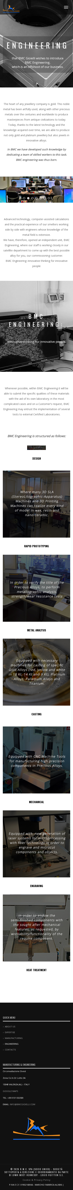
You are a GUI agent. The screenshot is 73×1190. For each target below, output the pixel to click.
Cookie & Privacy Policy (37, 1179)
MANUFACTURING (14, 1038)
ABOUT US (10, 1026)
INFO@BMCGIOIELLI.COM (22, 1104)
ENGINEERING (12, 1043)
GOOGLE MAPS (10, 1091)
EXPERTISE (10, 1032)
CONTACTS (10, 1049)
